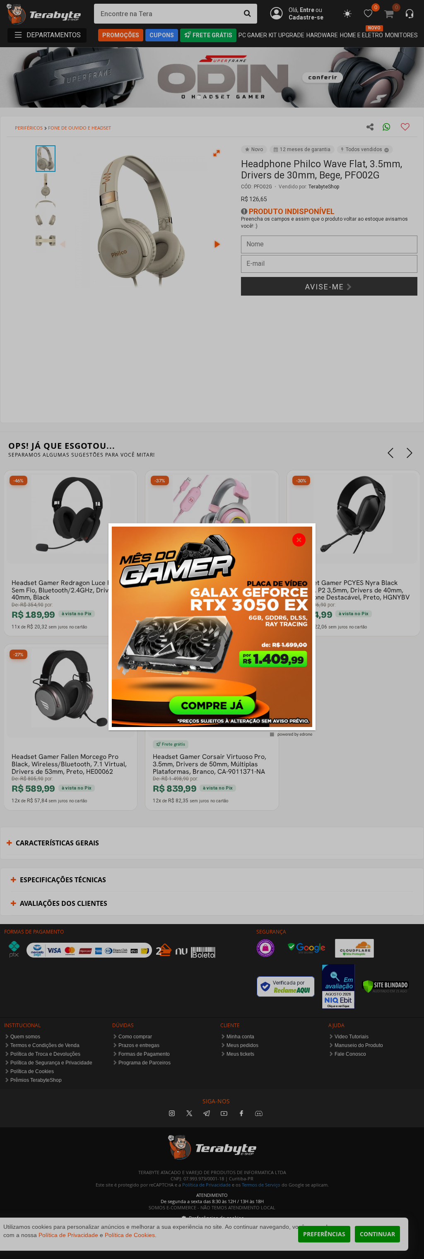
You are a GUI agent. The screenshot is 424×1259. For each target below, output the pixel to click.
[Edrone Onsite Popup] (212, 629)
